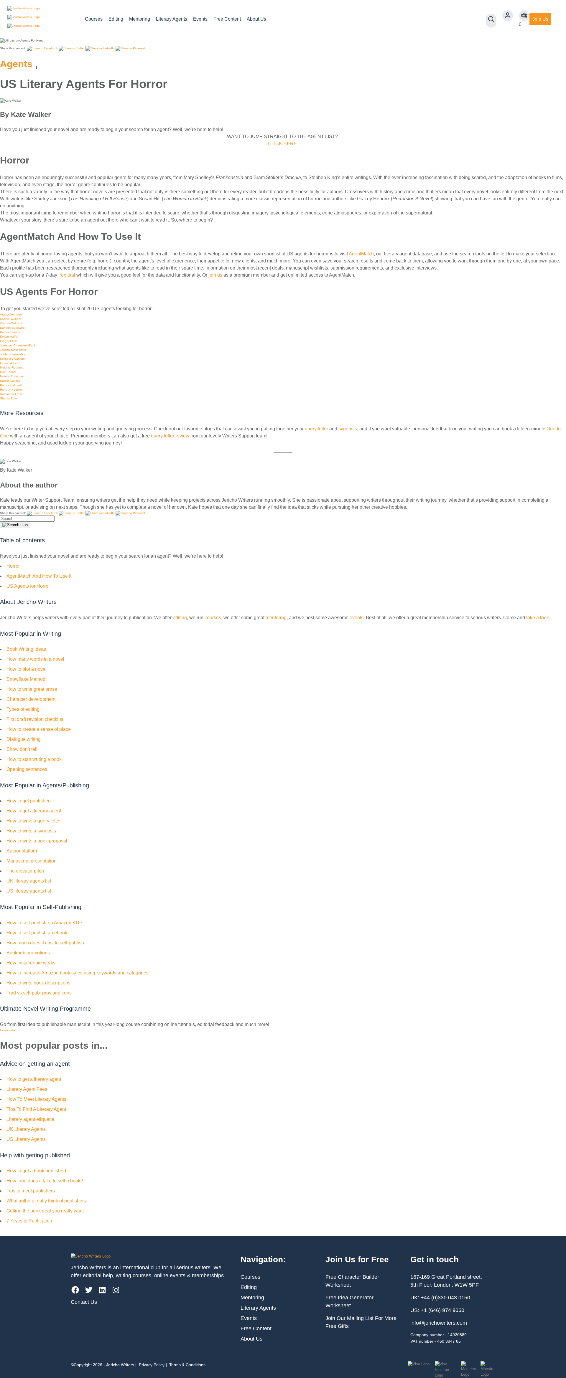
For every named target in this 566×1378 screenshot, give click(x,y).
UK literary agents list (28, 880)
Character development (30, 699)
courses (213, 617)
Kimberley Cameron (13, 358)
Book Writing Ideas (26, 649)
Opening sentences (26, 769)
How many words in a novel (35, 659)
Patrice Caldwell (11, 385)
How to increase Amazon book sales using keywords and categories (77, 972)
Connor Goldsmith (12, 323)
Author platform (22, 850)
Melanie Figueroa (12, 367)
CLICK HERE (282, 143)
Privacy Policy (151, 1364)
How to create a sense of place (38, 729)
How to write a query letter (33, 820)
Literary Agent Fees (26, 1089)
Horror (13, 566)
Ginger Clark (8, 341)
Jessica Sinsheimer (13, 349)
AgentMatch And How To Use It (38, 576)
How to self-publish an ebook (36, 932)
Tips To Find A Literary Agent (36, 1109)
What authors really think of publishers (46, 1200)
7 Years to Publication (29, 1220)
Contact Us (84, 1302)
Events (200, 19)
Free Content (227, 19)
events (356, 617)
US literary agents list (28, 890)
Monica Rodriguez (12, 376)
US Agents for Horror (28, 586)
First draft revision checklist (34, 719)
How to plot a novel (26, 669)
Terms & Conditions (187, 1364)
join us (215, 274)
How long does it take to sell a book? (44, 1180)
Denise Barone (10, 332)
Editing (115, 19)
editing (180, 617)
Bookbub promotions (28, 952)
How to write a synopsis (31, 830)
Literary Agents (171, 19)
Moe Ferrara (8, 372)
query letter (316, 428)
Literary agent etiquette (30, 1119)
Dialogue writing (23, 739)
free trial (66, 274)
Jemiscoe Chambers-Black (18, 345)
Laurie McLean (10, 363)
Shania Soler (9, 398)
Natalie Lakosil (10, 380)
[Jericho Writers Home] (41, 19)
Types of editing (23, 709)
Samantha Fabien (12, 394)
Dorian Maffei (9, 336)
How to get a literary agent (33, 810)
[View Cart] (524, 15)
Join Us (540, 19)
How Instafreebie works (30, 962)
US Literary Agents (26, 1139)
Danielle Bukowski (12, 327)
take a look (537, 617)
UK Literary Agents (26, 1129)
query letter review (170, 435)
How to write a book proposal (36, 840)
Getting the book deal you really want (45, 1210)
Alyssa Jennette (11, 314)
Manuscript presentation (31, 860)
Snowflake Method (25, 679)
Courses (94, 19)
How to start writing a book (34, 759)
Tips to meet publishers (30, 1190)
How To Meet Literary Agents (36, 1099)
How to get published (28, 800)
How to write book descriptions (38, 982)
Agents (16, 64)
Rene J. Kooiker (11, 389)
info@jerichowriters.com (438, 1323)
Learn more (8, 1030)
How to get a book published (36, 1170)
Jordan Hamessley (12, 354)
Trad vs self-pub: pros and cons (39, 992)
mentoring (276, 617)
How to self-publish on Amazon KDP (44, 922)
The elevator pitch (25, 870)
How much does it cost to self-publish (45, 942)
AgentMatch (361, 253)
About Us (256, 19)
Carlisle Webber (10, 318)
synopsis (347, 428)
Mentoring (139, 19)
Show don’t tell (21, 749)
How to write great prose (31, 689)
